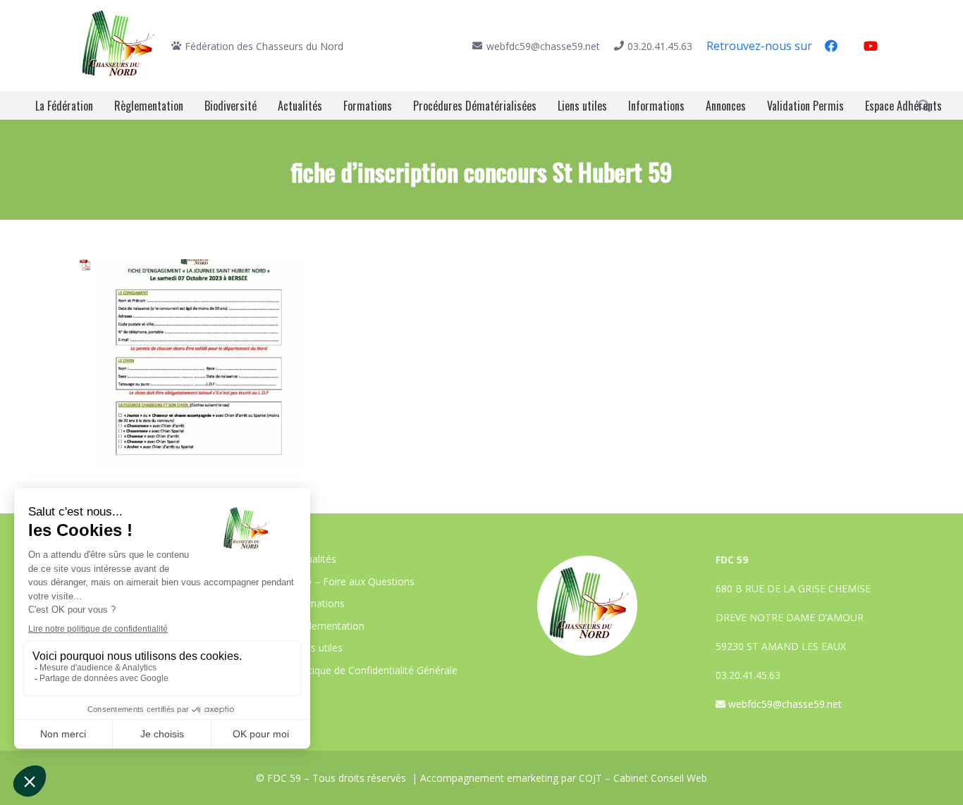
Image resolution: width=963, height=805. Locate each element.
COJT (590, 778)
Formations (318, 603)
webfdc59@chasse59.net (785, 704)
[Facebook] (831, 45)
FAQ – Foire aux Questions (353, 581)
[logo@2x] (118, 46)
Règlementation (328, 625)
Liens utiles (317, 647)
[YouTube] (870, 45)
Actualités (314, 559)
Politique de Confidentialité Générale (375, 670)
